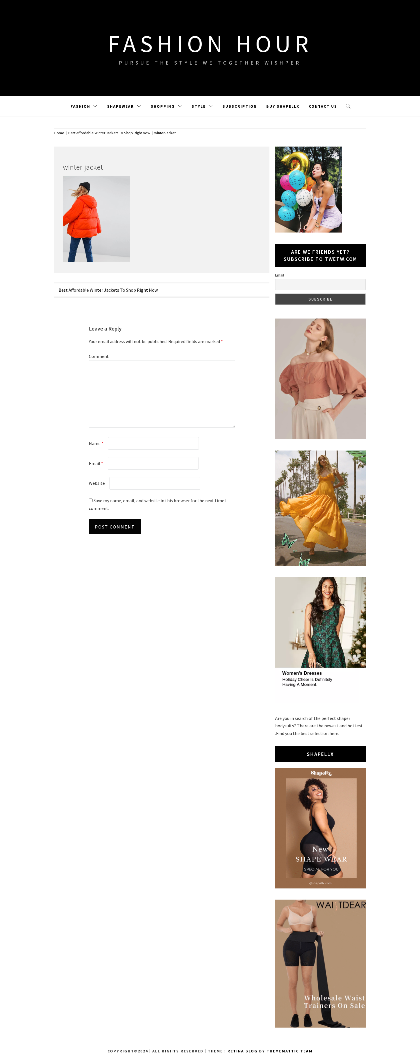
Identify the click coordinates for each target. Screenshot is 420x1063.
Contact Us (323, 106)
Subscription (240, 106)
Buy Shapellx (282, 106)
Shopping (163, 106)
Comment (99, 356)
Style (199, 106)
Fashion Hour (210, 43)
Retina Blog (242, 1051)
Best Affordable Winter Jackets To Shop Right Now (108, 290)
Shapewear (120, 106)
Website (97, 483)
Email (96, 463)
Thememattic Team (290, 1051)
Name (96, 443)
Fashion (80, 106)
